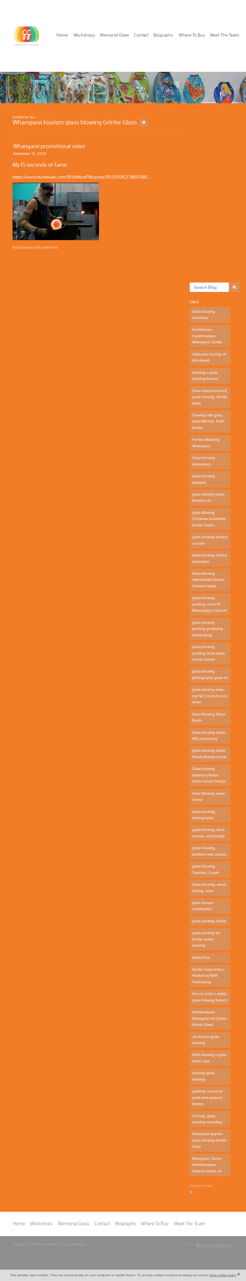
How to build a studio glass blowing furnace (209, 997)
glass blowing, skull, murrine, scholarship (208, 833)
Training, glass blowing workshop (207, 1119)
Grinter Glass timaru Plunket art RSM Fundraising (208, 975)
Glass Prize (201, 957)
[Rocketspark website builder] (207, 1246)
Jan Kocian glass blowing (205, 1040)
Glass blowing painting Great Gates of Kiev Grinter (208, 653)
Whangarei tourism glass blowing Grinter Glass (209, 1140)
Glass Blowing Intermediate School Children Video (208, 580)
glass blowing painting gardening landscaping (207, 629)
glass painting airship (209, 921)
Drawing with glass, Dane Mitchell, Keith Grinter (208, 421)
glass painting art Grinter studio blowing (206, 939)
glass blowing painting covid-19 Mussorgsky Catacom (209, 604)
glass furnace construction (202, 906)
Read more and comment (35, 247)
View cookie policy (222, 1275)
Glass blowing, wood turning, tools (209, 887)
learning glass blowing (203, 1076)
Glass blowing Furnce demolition (209, 558)
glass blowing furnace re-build (209, 540)
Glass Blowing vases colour (208, 796)
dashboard (49, 1244)
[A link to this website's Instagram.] (212, 1224)
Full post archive (201, 1185)
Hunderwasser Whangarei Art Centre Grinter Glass (209, 1018)
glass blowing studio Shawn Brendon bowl (209, 753)
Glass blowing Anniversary (203, 461)
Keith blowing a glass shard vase (209, 1058)
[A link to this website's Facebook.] (198, 1224)
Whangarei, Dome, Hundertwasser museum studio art (207, 1165)
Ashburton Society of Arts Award (209, 357)
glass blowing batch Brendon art (208, 497)
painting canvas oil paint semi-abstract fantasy (207, 1097)
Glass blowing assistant (203, 479)
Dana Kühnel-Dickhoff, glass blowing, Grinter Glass (210, 397)
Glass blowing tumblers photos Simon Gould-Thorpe (209, 775)
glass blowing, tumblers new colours (209, 851)
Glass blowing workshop (203, 315)
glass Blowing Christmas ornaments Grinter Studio (209, 519)
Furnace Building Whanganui (205, 442)
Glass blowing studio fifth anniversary (209, 735)
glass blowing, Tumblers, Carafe (205, 869)
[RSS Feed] (191, 1191)
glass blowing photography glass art (210, 674)
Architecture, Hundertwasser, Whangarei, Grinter (207, 336)
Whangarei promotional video (49, 146)
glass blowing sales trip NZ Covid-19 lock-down (210, 696)
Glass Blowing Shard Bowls (209, 717)
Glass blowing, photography (204, 815)
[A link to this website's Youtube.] (225, 1224)
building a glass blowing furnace (205, 375)
